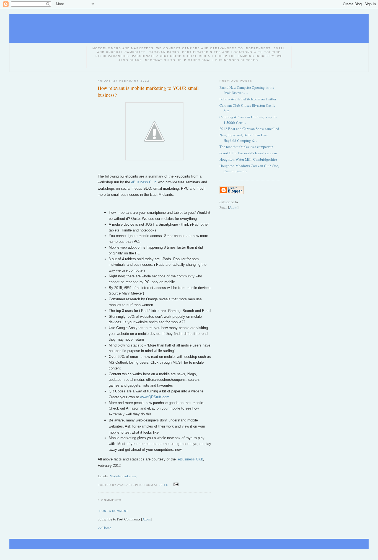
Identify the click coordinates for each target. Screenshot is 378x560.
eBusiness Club (143, 182)
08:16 (164, 484)
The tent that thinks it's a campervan (246, 146)
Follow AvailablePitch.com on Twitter (247, 99)
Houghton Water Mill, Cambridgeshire (248, 159)
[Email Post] (175, 484)
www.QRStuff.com (154, 397)
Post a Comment (113, 510)
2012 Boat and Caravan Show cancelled (249, 128)
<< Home (104, 527)
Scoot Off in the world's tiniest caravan (248, 152)
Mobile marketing (123, 475)
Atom (146, 519)
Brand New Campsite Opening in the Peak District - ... (246, 90)
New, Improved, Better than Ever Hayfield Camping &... (243, 137)
